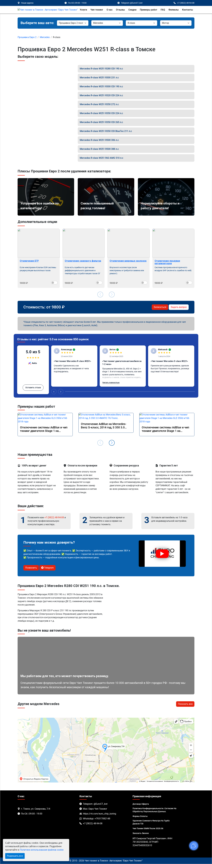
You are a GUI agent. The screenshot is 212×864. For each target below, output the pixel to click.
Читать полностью (111, 382)
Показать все (185, 704)
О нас (109, 9)
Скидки (132, 9)
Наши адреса (27, 3)
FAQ (163, 9)
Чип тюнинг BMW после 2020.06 (148, 828)
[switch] (54, 282)
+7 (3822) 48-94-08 (54, 517)
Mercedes (45, 37)
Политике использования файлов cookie (41, 849)
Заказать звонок (141, 833)
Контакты (187, 9)
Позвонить (31, 567)
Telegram (49, 567)
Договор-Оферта (141, 804)
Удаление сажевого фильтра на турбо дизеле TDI (151, 822)
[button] (112, 443)
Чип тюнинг (96, 9)
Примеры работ (148, 9)
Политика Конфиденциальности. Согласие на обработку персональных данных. (154, 810)
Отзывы (120, 9)
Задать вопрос (179, 307)
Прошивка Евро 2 (27, 37)
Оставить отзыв (33, 387)
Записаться (160, 307)
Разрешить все (15, 856)
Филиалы (173, 9)
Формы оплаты (140, 816)
